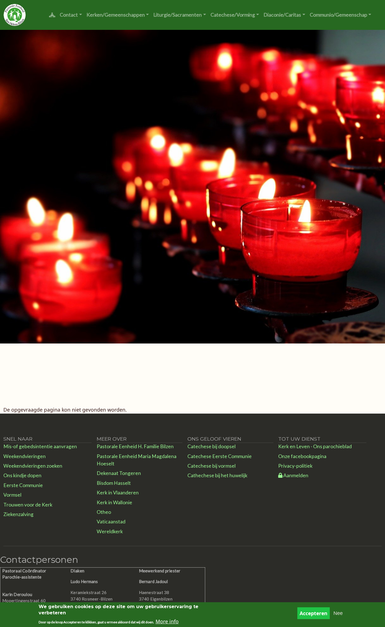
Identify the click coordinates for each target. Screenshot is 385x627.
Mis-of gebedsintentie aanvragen (40, 446)
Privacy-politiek (295, 466)
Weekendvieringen (24, 456)
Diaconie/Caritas (282, 15)
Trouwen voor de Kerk (27, 505)
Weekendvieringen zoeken (32, 466)
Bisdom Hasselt (114, 483)
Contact (69, 15)
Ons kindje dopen (22, 475)
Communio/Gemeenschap (338, 15)
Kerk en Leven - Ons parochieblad (315, 446)
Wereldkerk (110, 531)
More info (167, 621)
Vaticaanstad (111, 522)
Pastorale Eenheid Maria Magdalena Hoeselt (136, 460)
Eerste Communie (23, 485)
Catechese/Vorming (233, 15)
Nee (338, 613)
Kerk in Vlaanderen (118, 493)
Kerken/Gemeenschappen (116, 15)
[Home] (14, 15)
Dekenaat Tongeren (119, 473)
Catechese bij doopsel (211, 446)
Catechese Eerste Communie (219, 456)
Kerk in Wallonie (114, 502)
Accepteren (314, 613)
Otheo (104, 512)
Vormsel (12, 495)
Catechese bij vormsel (211, 466)
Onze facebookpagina (302, 456)
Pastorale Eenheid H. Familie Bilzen (135, 446)
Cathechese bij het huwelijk (217, 475)
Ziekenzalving (18, 514)
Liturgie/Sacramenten (177, 15)
